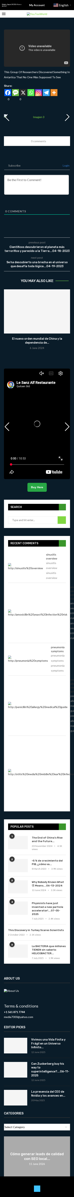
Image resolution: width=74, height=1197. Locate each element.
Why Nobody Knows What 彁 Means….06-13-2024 (48, 884)
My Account (37, 5)
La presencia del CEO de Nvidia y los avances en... (48, 1093)
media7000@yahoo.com (18, 1017)
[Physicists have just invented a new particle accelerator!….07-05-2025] (18, 908)
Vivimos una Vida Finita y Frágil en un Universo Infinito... (48, 1043)
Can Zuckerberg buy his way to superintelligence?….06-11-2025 (50, 1069)
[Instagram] (38, 92)
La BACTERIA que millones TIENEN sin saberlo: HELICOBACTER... (49, 950)
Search (62, 520)
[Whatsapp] (30, 92)
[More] (54, 92)
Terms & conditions (21, 1006)
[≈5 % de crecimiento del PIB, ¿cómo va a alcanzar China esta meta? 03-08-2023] (18, 865)
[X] (23, 92)
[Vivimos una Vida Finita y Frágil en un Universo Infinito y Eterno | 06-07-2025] (15, 1045)
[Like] (5, 99)
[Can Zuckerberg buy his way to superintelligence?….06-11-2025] (15, 1070)
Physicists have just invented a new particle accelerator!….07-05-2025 (47, 909)
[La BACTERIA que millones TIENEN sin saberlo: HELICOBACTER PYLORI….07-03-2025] (18, 951)
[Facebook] (7, 92)
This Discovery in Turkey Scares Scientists (36, 930)
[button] (67, 117)
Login (65, 165)
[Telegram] (46, 92)
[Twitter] (37, 1189)
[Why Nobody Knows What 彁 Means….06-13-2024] (18, 887)
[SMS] (15, 92)
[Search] (70, 14)
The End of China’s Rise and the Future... (47, 839)
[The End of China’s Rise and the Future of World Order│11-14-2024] (18, 842)
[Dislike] (17, 99)
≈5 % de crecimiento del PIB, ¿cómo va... (47, 862)
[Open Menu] (4, 14)
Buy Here (37, 487)
